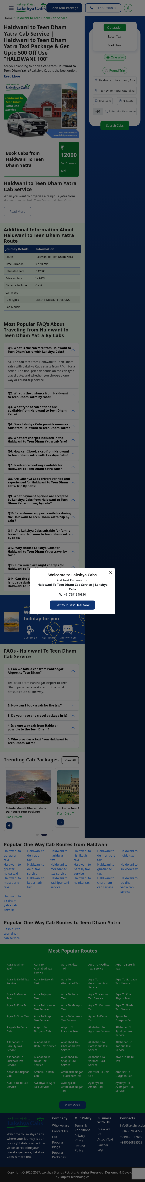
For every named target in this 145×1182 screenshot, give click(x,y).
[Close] (110, 572)
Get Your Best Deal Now (72, 605)
